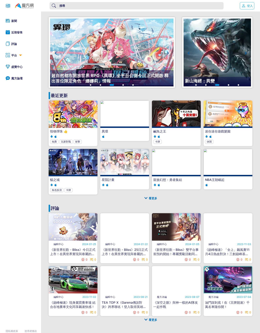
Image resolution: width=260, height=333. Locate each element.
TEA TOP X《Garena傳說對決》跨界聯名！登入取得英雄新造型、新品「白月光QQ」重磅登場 (124, 305)
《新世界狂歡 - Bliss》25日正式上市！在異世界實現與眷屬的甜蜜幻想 (125, 252)
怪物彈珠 (59, 131)
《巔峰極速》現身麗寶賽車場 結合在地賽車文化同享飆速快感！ (73, 305)
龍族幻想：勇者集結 (167, 180)
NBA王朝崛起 (214, 180)
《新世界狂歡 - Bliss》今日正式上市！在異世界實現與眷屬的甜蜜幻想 (72, 252)
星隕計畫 (108, 180)
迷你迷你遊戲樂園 (217, 131)
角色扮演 (57, 189)
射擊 (77, 141)
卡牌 (157, 141)
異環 (105, 131)
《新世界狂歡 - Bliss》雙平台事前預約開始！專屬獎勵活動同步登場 (176, 252)
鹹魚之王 (159, 131)
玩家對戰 (66, 141)
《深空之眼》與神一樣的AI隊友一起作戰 (175, 305)
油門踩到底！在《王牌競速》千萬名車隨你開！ (227, 305)
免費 (54, 141)
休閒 (209, 141)
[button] (55, 53)
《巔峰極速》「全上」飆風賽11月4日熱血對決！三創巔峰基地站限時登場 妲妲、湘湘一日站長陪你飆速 (227, 252)
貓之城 (55, 180)
